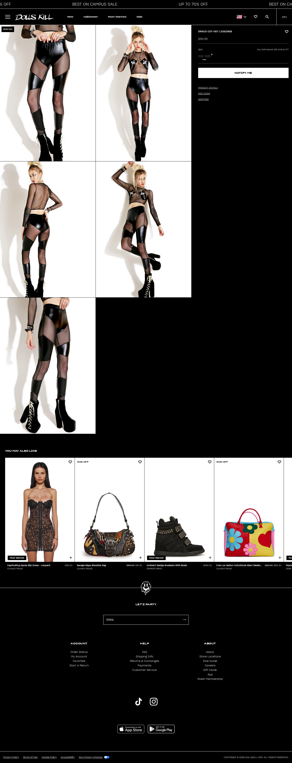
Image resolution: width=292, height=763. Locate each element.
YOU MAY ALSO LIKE (21, 450)
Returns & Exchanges (144, 661)
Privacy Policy (11, 757)
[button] (93, 4)
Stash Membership (210, 679)
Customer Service (144, 670)
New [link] (70, 16)
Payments (144, 665)
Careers (210, 665)
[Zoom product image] (48, 93)
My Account (79, 656)
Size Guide (210, 661)
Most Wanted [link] (117, 16)
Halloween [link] (91, 16)
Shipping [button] (203, 99)
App (210, 674)
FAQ (144, 652)
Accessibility (68, 757)
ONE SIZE (204, 56)
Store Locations (210, 656)
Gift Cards (210, 670)
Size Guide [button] (204, 94)
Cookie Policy (49, 757)
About (210, 652)
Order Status (79, 652)
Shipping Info (144, 656)
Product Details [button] (208, 88)
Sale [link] (139, 16)
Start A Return (79, 665)
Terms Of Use (30, 757)
